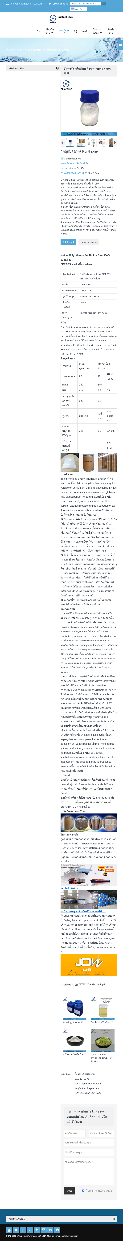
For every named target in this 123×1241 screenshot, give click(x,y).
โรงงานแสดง (97, 31)
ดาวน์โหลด (89, 242)
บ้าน (39, 31)
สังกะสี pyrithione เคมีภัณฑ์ (88, 1083)
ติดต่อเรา (111, 31)
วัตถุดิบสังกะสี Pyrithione (87, 1088)
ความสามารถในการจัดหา (74, 173)
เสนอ (69, 1191)
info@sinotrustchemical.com (26, 3)
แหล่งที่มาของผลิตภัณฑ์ (73, 163)
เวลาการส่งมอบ (69, 168)
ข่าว (76, 30)
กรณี (85, 31)
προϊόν (64, 30)
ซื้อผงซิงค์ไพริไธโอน (85, 1074)
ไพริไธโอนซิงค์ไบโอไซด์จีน (88, 1093)
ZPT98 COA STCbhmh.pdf (90, 984)
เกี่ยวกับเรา (49, 31)
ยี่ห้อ (63, 158)
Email (68, 242)
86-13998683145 (58, 3)
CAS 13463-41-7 (83, 1079)
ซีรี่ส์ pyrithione (35, 49)
